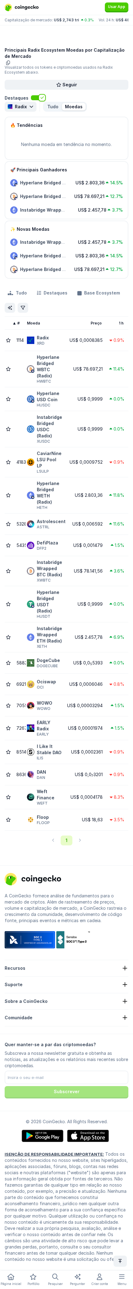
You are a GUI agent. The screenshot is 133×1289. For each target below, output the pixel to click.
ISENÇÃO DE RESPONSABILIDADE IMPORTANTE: (54, 1154)
